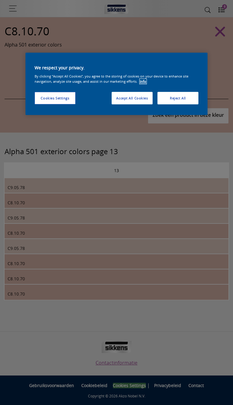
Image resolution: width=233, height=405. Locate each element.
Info (143, 81)
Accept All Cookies (132, 98)
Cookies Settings (55, 98)
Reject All (178, 98)
